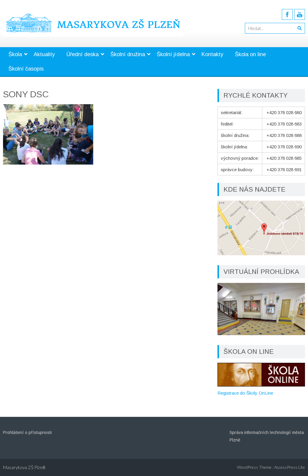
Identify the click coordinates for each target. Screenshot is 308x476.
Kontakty (212, 54)
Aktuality (44, 54)
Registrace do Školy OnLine (245, 393)
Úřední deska (82, 54)
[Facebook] (287, 14)
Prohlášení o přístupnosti (27, 432)
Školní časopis (26, 69)
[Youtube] (299, 14)
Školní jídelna (173, 54)
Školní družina (127, 54)
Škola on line (250, 54)
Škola (15, 54)
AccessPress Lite (289, 467)
